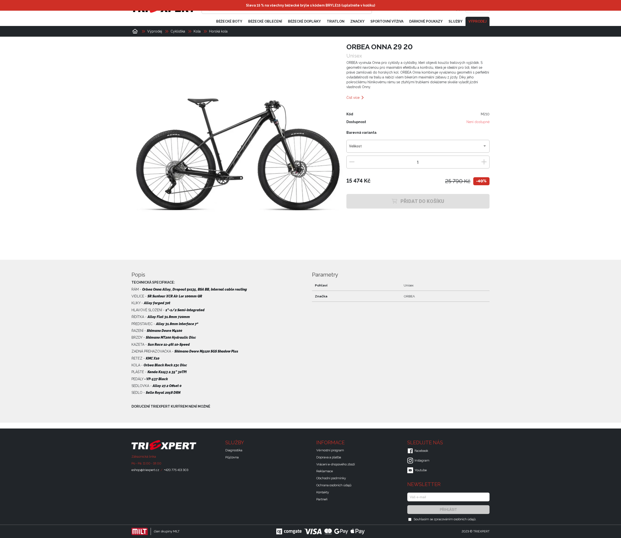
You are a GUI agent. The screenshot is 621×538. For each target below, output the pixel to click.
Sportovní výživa (386, 21)
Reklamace (324, 471)
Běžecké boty (229, 21)
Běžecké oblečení (265, 21)
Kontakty (322, 492)
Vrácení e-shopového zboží (335, 464)
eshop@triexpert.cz (145, 470)
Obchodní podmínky (331, 478)
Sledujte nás (425, 442)
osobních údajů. (465, 519)
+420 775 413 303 (176, 470)
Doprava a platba (328, 457)
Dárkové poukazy (426, 21)
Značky (357, 21)
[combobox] (418, 148)
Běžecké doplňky (304, 21)
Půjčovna (232, 457)
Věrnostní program (330, 450)
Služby (456, 21)
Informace (331, 442)
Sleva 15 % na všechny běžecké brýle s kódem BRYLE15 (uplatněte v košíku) (310, 5)
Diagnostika (233, 450)
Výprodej (477, 21)
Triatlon (335, 21)
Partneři (321, 499)
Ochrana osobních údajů (333, 485)
